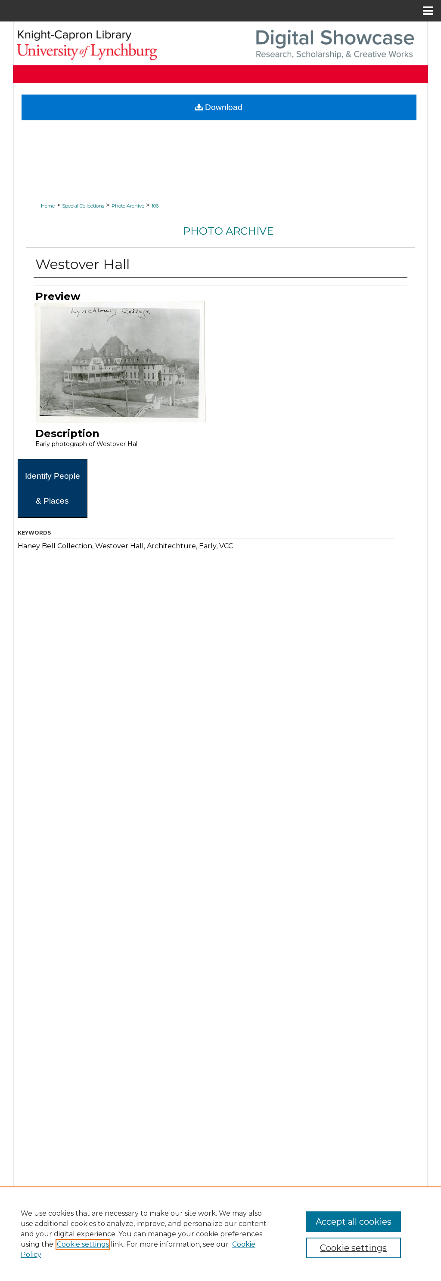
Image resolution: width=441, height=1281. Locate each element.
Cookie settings (83, 1244)
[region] (220, 1233)
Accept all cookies (353, 1222)
